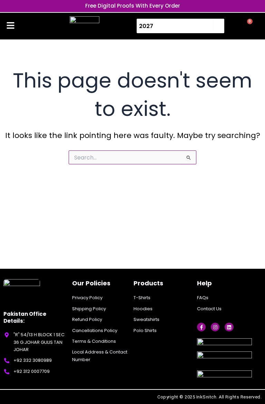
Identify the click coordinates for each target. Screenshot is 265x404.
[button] (10, 26)
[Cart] (247, 25)
